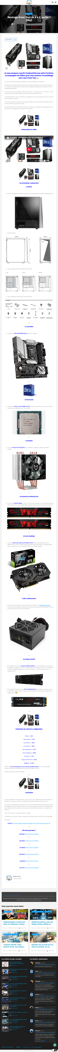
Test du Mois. (15, 934)
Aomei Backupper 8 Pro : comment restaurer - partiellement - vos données (45, 1009)
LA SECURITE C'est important (37, 911)
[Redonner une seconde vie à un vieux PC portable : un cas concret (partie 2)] (43, 937)
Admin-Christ (16, 24)
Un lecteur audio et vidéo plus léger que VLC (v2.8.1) (45, 983)
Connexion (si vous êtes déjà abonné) (11, 895)
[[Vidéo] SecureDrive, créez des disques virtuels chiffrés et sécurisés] (43, 914)
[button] (54, 1050)
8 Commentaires (32, 24)
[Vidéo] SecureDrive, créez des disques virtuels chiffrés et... (42, 923)
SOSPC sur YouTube (7, 1047)
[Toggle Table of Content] (14, 39)
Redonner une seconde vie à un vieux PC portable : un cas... (42, 946)
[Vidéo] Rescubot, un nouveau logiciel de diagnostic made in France (45, 1022)
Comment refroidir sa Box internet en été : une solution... (14, 946)
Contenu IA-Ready (29, 1050)
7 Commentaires (14, 950)
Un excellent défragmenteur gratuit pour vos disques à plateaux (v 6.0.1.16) (45, 964)
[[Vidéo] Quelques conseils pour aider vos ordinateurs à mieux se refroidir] (15, 914)
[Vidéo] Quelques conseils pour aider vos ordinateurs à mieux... (14, 923)
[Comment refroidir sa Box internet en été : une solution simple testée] (15, 937)
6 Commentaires (42, 950)
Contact (18, 1047)
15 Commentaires (14, 928)
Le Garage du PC (29, 13)
